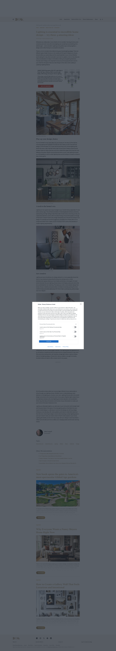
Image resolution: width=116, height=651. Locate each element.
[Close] (81, 304)
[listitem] (58, 324)
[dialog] (58, 325)
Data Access (58, 346)
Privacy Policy (66, 346)
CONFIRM (48, 341)
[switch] (74, 327)
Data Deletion (50, 346)
